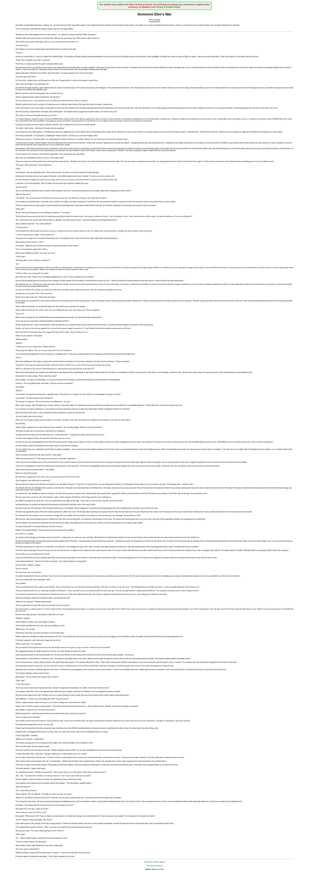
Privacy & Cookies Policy (168, 7)
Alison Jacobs (158, 869)
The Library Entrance (154, 866)
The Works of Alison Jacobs (154, 862)
